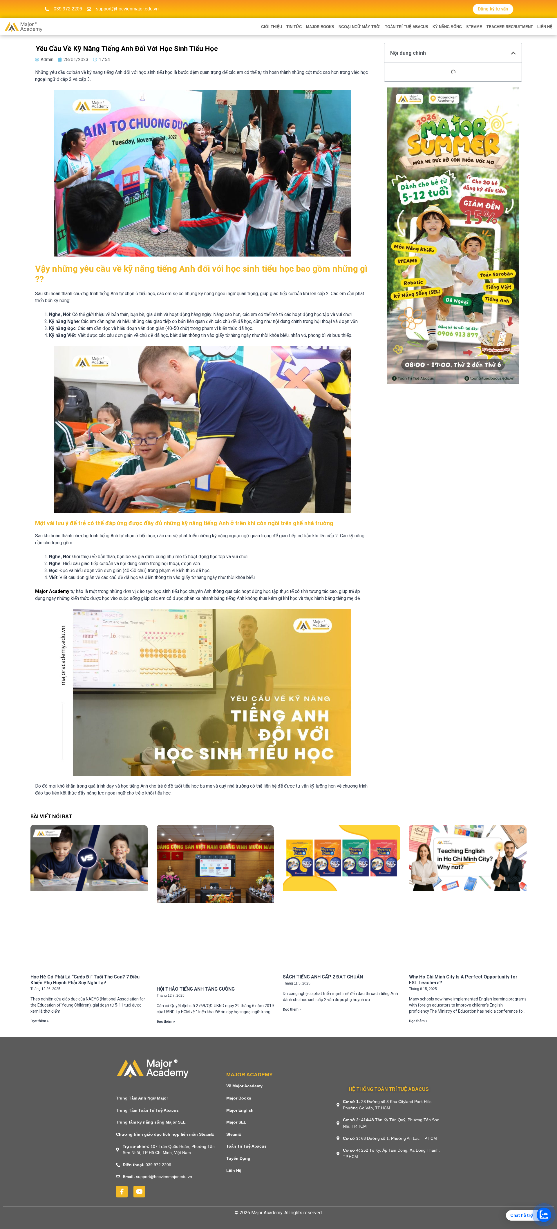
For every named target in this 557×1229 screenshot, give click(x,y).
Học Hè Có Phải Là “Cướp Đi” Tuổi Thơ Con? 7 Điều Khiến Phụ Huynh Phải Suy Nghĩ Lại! (85, 979)
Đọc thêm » (39, 1021)
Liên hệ (544, 27)
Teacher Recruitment (510, 27)
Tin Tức (294, 27)
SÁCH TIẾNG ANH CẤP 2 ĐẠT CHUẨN (323, 977)
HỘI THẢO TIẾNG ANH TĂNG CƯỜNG (196, 989)
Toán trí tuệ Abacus (406, 27)
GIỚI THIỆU (271, 27)
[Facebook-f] (122, 1191)
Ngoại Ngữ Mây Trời (360, 27)
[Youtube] (139, 1191)
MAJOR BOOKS (320, 27)
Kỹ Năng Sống (447, 27)
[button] (513, 53)
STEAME (474, 27)
